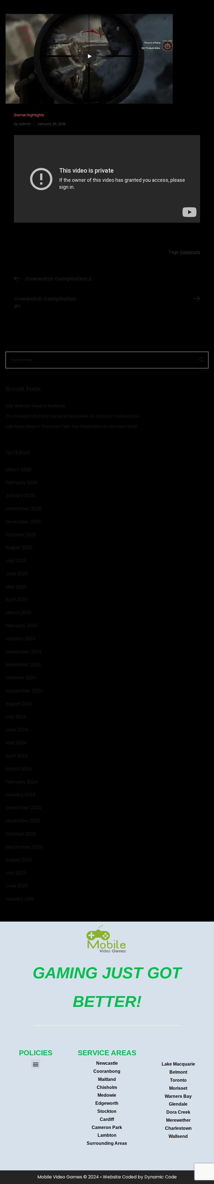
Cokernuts (190, 252)
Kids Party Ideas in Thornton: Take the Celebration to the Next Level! (71, 426)
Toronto (178, 1080)
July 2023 (16, 873)
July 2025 (16, 560)
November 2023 (23, 821)
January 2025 (20, 639)
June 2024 (17, 729)
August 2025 (19, 547)
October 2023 (21, 834)
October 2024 (21, 677)
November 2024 (23, 664)
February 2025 (21, 625)
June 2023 (17, 886)
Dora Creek (178, 1112)
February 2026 (21, 482)
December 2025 (23, 508)
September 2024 (24, 690)
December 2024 (24, 652)
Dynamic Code (160, 1177)
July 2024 (16, 717)
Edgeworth (106, 1103)
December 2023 (23, 808)
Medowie (107, 1095)
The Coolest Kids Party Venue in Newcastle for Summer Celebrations (72, 416)
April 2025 (16, 599)
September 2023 (24, 847)
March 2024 (19, 769)
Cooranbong (106, 1071)
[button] (35, 1064)
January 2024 (20, 794)
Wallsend (178, 1136)
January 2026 (20, 495)
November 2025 (23, 521)
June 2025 (17, 573)
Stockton (106, 1111)
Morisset (178, 1088)
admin (25, 123)
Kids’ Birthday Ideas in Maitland (35, 406)
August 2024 (19, 704)
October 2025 (21, 535)
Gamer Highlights (29, 115)
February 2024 (22, 782)
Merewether (178, 1120)
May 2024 (16, 742)
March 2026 (18, 469)
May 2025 (16, 587)
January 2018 (20, 899)
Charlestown (178, 1128)
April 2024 (17, 756)
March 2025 (18, 612)
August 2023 (19, 860)
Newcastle (107, 1063)
